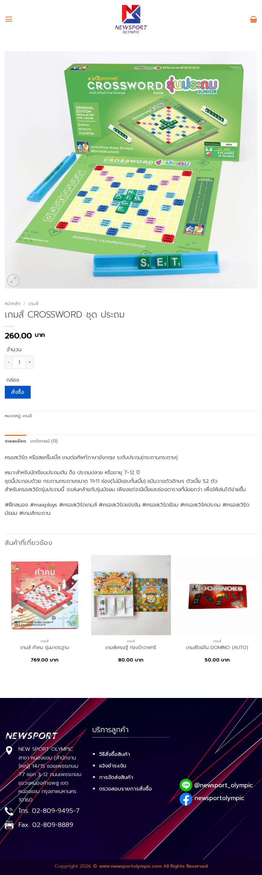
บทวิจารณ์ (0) (44, 441)
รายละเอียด (15, 441)
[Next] (257, 615)
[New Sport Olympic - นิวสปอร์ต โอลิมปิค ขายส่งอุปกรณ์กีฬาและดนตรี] (131, 19)
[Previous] (5, 615)
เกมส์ (33, 303)
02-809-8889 (52, 825)
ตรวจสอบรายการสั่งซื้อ (125, 789)
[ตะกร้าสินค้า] (253, 19)
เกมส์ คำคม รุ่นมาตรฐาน (44, 647)
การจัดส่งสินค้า (116, 777)
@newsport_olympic (223, 785)
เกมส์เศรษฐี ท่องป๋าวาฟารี (130, 647)
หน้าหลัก (12, 303)
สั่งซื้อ (17, 392)
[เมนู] (9, 19)
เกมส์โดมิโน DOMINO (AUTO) (217, 647)
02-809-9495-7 (56, 811)
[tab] (15, 441)
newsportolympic (219, 798)
